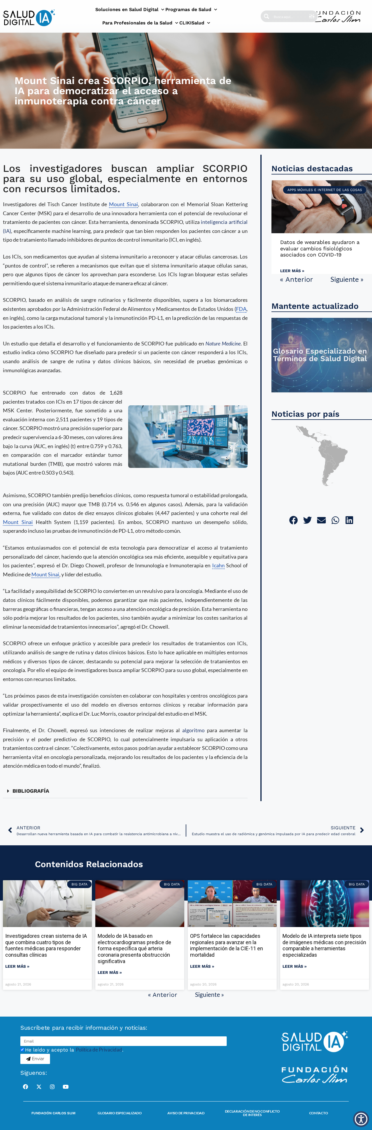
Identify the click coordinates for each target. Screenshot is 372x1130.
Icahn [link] (218, 565)
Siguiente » (347, 279)
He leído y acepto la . (74, 1050)
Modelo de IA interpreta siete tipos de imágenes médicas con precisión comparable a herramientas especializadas (324, 945)
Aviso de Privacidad (185, 1113)
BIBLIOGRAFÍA (30, 791)
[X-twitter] (39, 1086)
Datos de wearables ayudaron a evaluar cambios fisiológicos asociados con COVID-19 (320, 248)
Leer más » (292, 270)
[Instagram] (52, 1086)
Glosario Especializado (120, 1113)
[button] (125, 791)
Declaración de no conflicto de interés (252, 1113)
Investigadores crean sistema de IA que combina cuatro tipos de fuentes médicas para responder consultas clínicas (46, 945)
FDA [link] (241, 309)
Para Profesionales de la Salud (137, 23)
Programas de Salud (188, 9)
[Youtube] (65, 1086)
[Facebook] (25, 1086)
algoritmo (193, 730)
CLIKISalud (191, 23)
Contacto (318, 1113)
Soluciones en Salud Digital (126, 9)
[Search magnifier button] (266, 16)
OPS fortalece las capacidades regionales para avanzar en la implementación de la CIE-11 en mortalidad (226, 945)
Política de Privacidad (99, 1050)
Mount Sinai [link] (123, 204)
